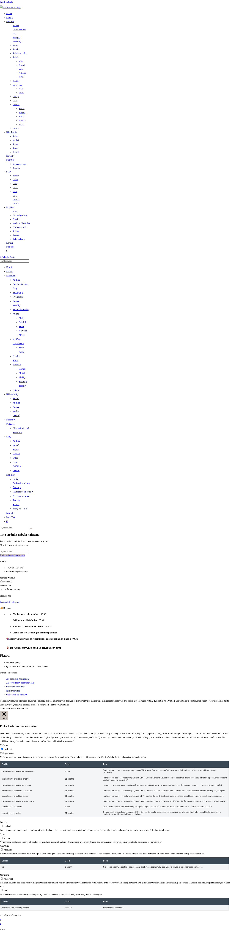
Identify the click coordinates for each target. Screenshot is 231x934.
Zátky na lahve (20, 508)
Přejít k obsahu (6, 2)
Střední (22, 322)
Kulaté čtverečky (21, 309)
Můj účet (10, 517)
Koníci (22, 369)
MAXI (22, 335)
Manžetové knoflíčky (23, 491)
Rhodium (17, 432)
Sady (8, 436)
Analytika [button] (4, 846)
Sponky (16, 504)
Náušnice (10, 275)
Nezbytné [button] (4, 745)
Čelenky (17, 487)
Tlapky (22, 386)
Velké (21, 326)
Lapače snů (18, 343)
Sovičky (23, 381)
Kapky (16, 301)
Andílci (16, 280)
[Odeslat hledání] (31, 528)
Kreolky (17, 305)
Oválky (16, 356)
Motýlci (22, 373)
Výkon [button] (3, 834)
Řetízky (16, 500)
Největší (23, 330)
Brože (15, 479)
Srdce (15, 360)
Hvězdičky (18, 297)
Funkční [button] (3, 822)
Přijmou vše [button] (22, 709)
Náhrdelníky (12, 394)
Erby (15, 288)
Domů (9, 267)
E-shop (9, 271)
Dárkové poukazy (21, 483)
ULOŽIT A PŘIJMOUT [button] (10, 916)
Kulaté (16, 313)
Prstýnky (10, 424)
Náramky (10, 419)
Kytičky (16, 339)
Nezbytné (8, 749)
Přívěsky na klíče (21, 496)
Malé (21, 318)
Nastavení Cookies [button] (8, 709)
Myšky (22, 377)
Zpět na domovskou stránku (12, 555)
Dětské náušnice (21, 284)
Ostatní (16, 390)
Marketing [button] (4, 875)
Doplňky (10, 475)
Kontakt (10, 513)
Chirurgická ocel (21, 428)
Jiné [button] (1, 887)
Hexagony (18, 292)
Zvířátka (17, 364)
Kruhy (16, 411)
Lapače (16, 453)
